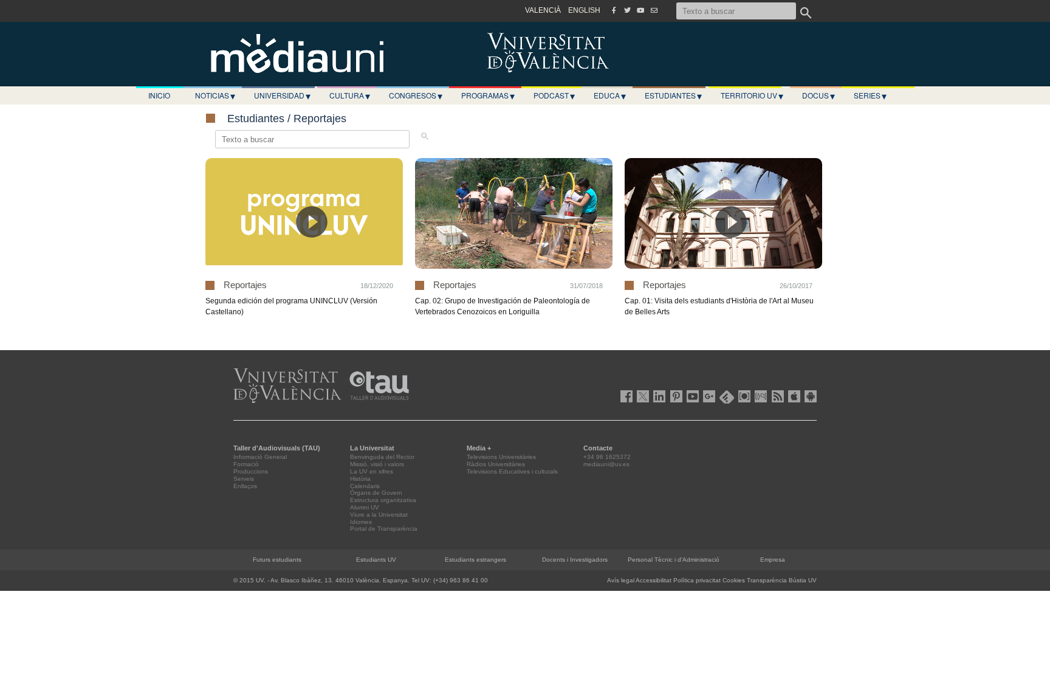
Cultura (349, 95)
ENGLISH (584, 10)
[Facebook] (613, 10)
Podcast (554, 95)
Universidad (282, 95)
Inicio (159, 95)
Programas (488, 95)
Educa (610, 95)
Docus (818, 95)
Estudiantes (673, 95)
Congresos (415, 95)
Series (870, 95)
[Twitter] (627, 10)
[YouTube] (640, 10)
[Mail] (654, 10)
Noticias (215, 95)
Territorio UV (752, 95)
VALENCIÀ (543, 10)
